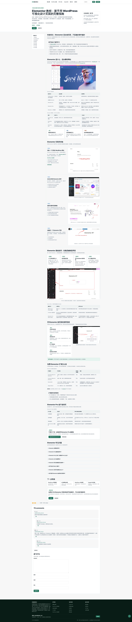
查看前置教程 (49, 164)
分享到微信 (38, 25)
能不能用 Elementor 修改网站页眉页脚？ (57, 473)
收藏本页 (33, 25)
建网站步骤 (54, 604)
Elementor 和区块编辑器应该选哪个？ (56, 462)
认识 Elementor (36, 38)
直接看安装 (40, 28)
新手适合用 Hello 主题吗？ (54, 466)
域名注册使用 (55, 608)
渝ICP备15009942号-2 (85, 620)
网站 (34, 585)
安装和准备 (36, 40)
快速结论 (35, 37)
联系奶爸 (64, 388)
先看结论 (34, 28)
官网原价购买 (64, 436)
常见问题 (35, 47)
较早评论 (35, 550)
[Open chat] (129, 616)
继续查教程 (56, 498)
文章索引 (75, 1)
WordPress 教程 (54, 1)
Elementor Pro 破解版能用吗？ (55, 451)
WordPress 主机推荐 (50, 157)
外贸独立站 (95, 61)
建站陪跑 (97, 1)
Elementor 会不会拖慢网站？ (55, 459)
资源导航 (70, 610)
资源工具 (71, 1)
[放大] (97, 151)
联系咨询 (50, 498)
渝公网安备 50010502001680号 (95, 620)
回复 (36, 516)
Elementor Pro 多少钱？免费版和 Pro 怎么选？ (58, 455)
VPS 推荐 (54, 610)
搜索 (93, 1)
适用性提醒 (87, 610)
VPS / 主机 (60, 1)
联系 (80, 620)
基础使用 (35, 41)
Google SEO (66, 1)
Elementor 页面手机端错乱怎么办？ (56, 469)
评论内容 (35, 558)
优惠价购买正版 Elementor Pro (54, 436)
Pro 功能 (35, 45)
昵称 (35, 574)
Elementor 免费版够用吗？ (54, 448)
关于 (77, 620)
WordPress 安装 (61, 154)
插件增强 (35, 44)
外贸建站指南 (71, 606)
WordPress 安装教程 (56, 606)
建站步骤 (48, 1)
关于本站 (86, 608)
